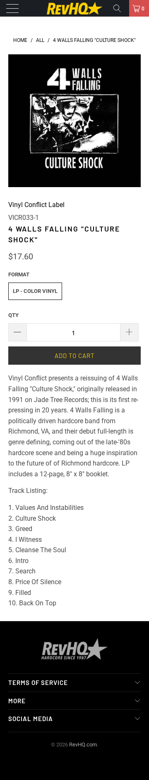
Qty (13, 315)
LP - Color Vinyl (35, 291)
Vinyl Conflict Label (36, 205)
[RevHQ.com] (74, 8)
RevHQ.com (83, 744)
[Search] (120, 8)
